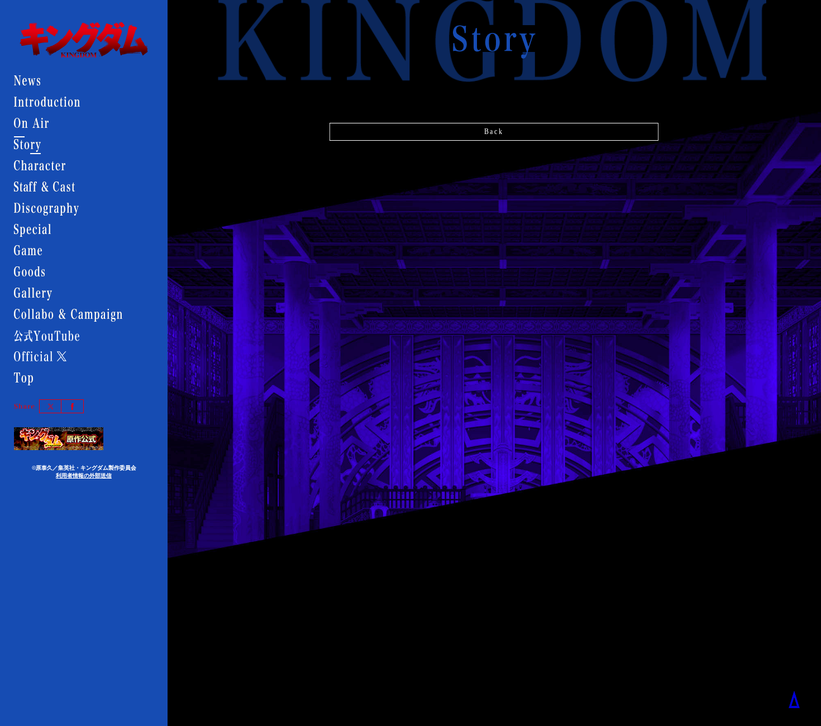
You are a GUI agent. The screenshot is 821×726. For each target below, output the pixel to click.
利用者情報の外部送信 (84, 475)
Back (493, 131)
